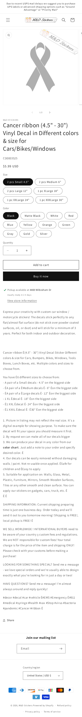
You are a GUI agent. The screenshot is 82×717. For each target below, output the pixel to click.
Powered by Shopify (43, 705)
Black (11, 216)
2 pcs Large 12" (17, 191)
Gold (26, 234)
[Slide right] (49, 112)
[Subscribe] (61, 648)
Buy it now (41, 276)
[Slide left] (32, 112)
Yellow (27, 225)
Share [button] (10, 620)
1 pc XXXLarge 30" (51, 200)
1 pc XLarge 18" (48, 191)
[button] (8, 20)
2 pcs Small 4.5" (18, 182)
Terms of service (52, 711)
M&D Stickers (25, 705)
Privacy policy (32, 711)
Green (66, 225)
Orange (47, 225)
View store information (22, 300)
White (54, 216)
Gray (10, 234)
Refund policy (64, 705)
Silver (44, 234)
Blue (10, 225)
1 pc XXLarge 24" (18, 200)
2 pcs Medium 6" (50, 182)
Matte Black (33, 216)
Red (71, 216)
